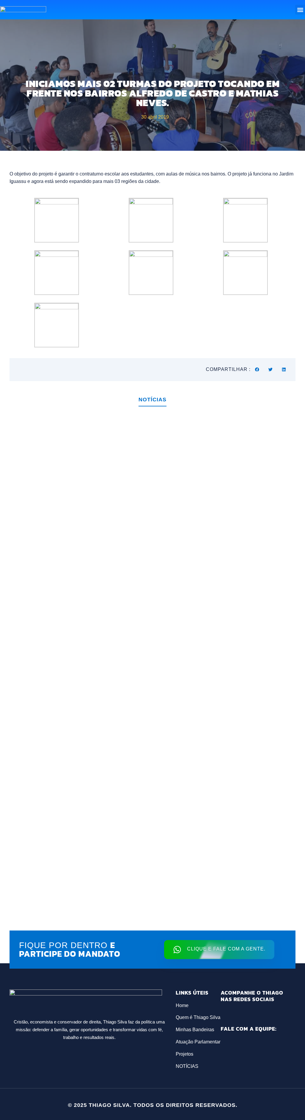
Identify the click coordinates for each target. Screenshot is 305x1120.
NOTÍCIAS (187, 1066)
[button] (300, 10)
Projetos (184, 1054)
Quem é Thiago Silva (198, 1017)
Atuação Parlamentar (198, 1041)
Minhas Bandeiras (195, 1029)
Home (182, 1005)
